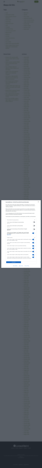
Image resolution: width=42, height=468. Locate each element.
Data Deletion (15, 265)
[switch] (33, 222)
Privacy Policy (27, 265)
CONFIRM (14, 262)
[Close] (39, 202)
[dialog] (21, 234)
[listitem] (21, 219)
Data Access (21, 265)
